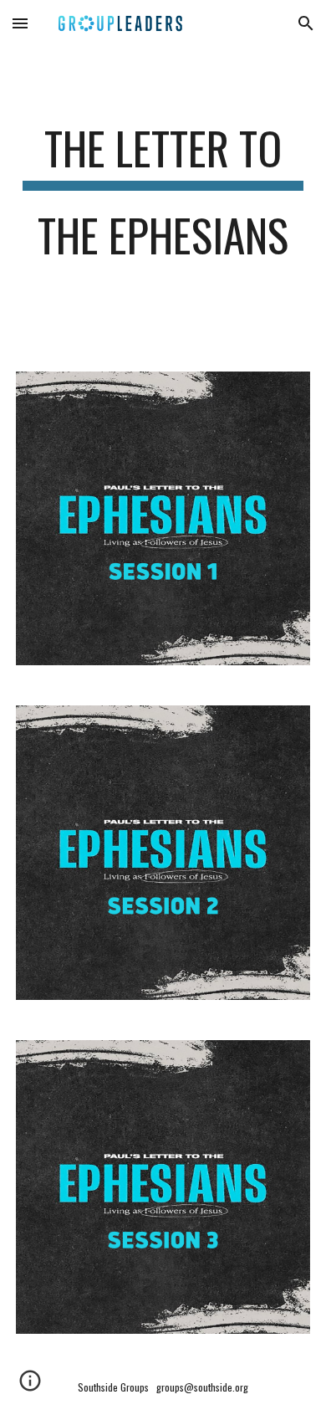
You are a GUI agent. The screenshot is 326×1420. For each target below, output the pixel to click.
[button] (20, 23)
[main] (163, 199)
